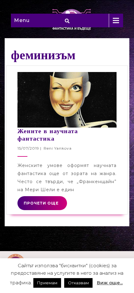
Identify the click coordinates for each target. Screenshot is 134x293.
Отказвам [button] (78, 282)
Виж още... (110, 283)
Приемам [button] (47, 282)
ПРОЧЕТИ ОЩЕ (41, 203)
